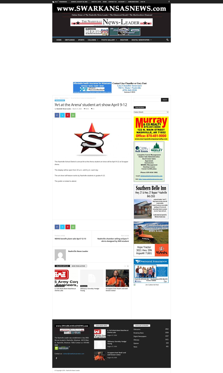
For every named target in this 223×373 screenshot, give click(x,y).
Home (58, 40)
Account (121, 2)
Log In (142, 2)
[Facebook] (169, 1)
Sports (81, 40)
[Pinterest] (67, 115)
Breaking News (64, 98)
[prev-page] (125, 266)
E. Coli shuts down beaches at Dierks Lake (65, 289)
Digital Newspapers (140, 40)
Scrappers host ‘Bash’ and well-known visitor (117, 289)
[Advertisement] (111, 60)
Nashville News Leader (64, 109)
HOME (105, 2)
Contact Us (112, 2)
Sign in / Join (96, 2)
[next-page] (128, 266)
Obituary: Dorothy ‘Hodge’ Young (89, 289)
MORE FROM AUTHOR (78, 266)
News (135, 347)
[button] (167, 39)
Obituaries (70, 40)
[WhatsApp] (73, 115)
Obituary (136, 340)
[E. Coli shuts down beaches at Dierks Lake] (66, 278)
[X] (62, 115)
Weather (124, 40)
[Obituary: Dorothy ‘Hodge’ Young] (91, 278)
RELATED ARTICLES (62, 266)
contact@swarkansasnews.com (73, 354)
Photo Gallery (108, 40)
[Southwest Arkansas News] (111, 20)
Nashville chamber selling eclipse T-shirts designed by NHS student (113, 239)
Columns (92, 40)
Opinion (136, 343)
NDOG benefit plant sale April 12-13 (70, 238)
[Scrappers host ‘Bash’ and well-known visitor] (117, 278)
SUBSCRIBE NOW (133, 2)
